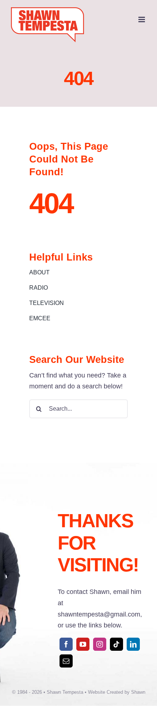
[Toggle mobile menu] (142, 19)
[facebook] (66, 644)
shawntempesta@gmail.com (99, 614)
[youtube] (82, 644)
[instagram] (99, 644)
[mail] (66, 661)
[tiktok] (116, 644)
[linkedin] (133, 644)
